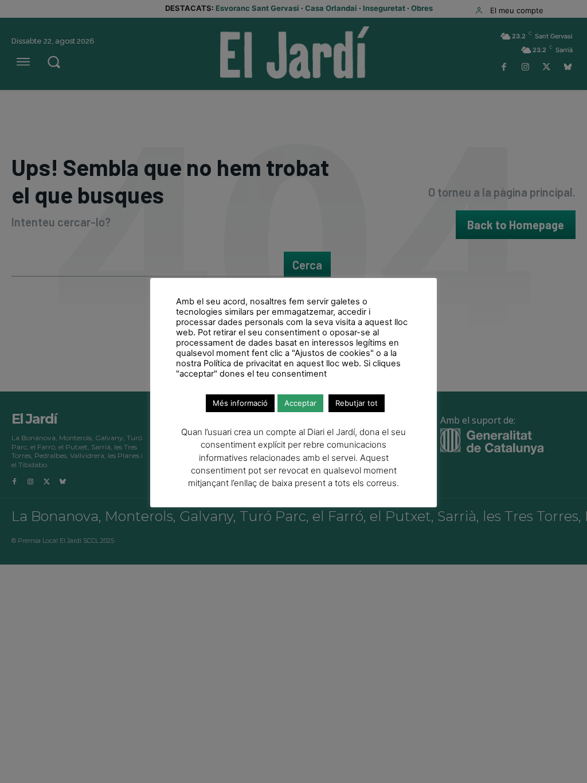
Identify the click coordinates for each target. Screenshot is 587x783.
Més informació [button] (240, 403)
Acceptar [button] (300, 403)
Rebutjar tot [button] (356, 403)
